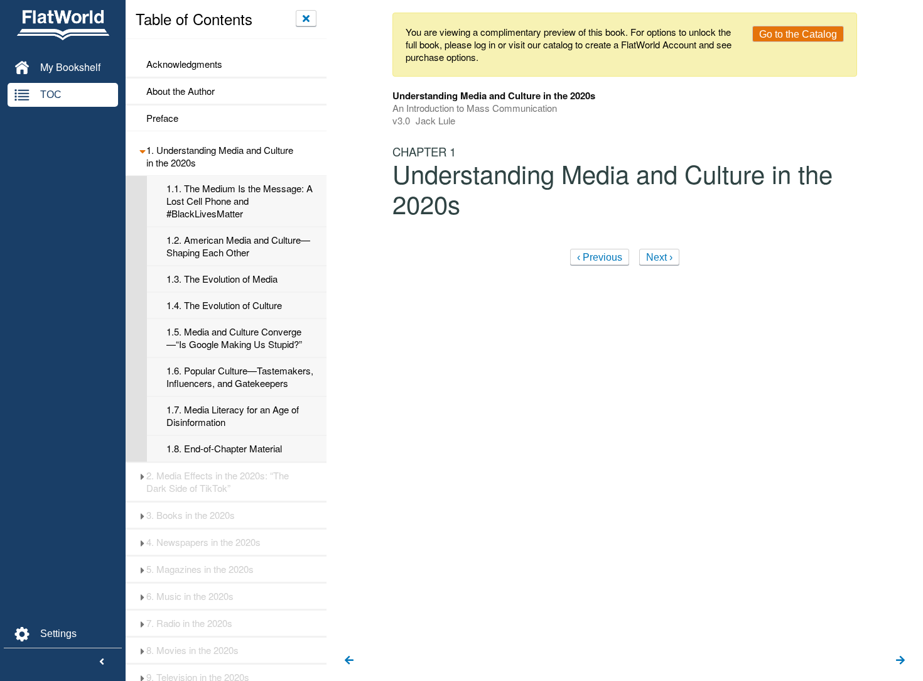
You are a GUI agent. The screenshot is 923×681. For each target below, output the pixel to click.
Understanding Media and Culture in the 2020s (219, 156)
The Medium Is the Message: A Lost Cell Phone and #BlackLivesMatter (239, 201)
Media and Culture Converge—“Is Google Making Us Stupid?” (234, 338)
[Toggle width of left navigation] (102, 662)
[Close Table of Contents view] (306, 18)
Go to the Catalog (798, 34)
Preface (162, 118)
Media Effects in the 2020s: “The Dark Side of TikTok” (217, 481)
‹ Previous (599, 257)
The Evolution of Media (222, 279)
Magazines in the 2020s (200, 569)
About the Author (180, 91)
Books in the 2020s (190, 515)
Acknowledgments (184, 64)
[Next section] (900, 660)
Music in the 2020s (190, 596)
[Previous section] (349, 660)
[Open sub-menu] (142, 150)
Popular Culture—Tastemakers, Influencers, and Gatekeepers (239, 377)
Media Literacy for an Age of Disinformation (232, 415)
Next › (659, 257)
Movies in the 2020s (192, 650)
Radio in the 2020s (189, 623)
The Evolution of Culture (224, 305)
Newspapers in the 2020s (203, 542)
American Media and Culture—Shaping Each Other (238, 246)
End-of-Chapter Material (224, 448)
